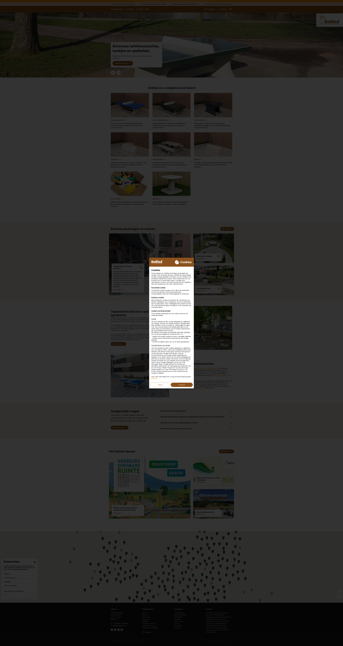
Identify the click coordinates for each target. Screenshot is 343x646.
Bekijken (154, 378)
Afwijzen (160, 385)
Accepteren (182, 385)
